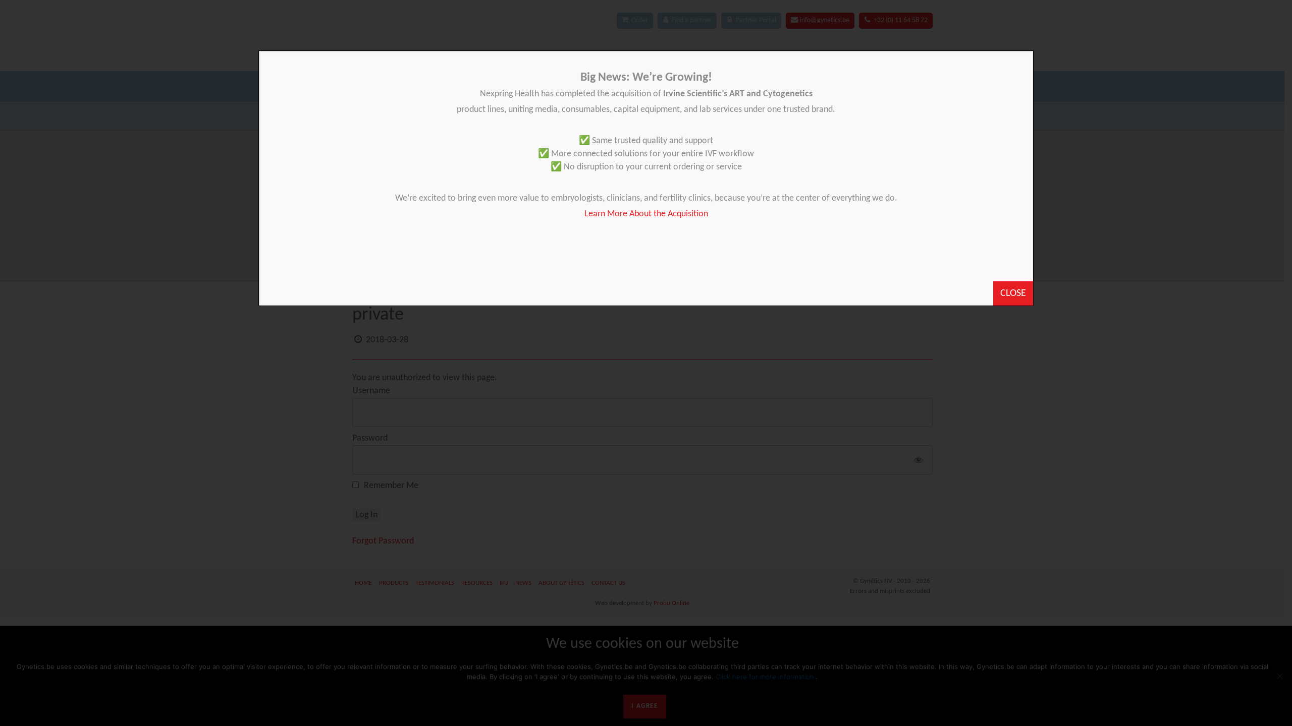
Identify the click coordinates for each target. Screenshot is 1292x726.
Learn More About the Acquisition (646, 214)
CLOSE (1013, 293)
